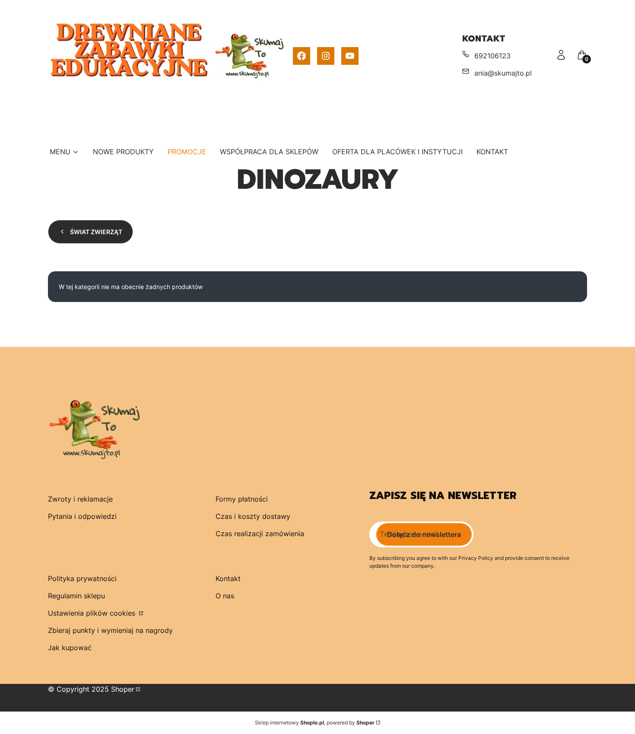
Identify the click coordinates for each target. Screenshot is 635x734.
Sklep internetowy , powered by (315, 722)
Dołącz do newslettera (424, 534)
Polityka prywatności (82, 578)
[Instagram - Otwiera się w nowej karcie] (325, 56)
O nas (225, 595)
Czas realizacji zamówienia (260, 533)
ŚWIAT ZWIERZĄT (96, 231)
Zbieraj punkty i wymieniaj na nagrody (110, 630)
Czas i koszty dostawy (253, 516)
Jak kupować (70, 647)
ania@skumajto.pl (503, 73)
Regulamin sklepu (76, 595)
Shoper (122, 689)
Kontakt (228, 578)
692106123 (492, 55)
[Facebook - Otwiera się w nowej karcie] (301, 56)
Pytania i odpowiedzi (82, 516)
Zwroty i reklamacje (80, 499)
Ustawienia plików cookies (92, 613)
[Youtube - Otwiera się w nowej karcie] (350, 56)
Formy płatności (242, 499)
